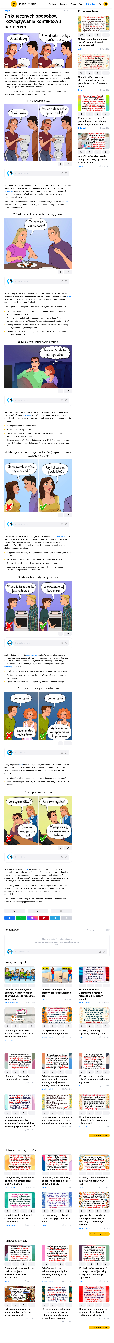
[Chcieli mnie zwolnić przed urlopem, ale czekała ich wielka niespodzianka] (94, 1294)
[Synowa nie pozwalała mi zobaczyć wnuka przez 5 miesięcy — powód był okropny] (94, 1200)
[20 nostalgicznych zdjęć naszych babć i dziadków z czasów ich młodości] (19, 1016)
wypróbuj (8, 667)
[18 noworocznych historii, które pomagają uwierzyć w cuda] (57, 1200)
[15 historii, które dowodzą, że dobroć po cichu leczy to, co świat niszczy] (57, 1163)
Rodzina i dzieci (84, 1002)
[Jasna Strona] (23, 4)
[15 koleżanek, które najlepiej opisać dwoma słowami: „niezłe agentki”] (94, 24)
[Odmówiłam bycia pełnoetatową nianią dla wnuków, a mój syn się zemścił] (57, 1253)
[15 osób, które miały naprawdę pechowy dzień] (94, 1016)
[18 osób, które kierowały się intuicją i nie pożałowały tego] (94, 1163)
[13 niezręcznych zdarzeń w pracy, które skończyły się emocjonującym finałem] (94, 103)
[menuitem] (52, 4)
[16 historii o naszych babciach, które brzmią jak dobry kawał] (94, 1102)
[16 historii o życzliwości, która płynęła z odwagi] (19, 1061)
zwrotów (67, 202)
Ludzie (80, 49)
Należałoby (27, 415)
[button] (14, 911)
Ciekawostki (82, 128)
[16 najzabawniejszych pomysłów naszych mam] (57, 1016)
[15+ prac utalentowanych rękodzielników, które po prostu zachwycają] (19, 1294)
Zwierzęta (45, 999)
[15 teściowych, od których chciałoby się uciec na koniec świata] (19, 1200)
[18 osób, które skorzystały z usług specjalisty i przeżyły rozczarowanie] (94, 141)
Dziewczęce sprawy (11, 1002)
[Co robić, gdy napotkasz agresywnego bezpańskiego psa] (57, 975)
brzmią (25, 869)
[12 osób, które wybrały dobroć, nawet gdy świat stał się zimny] (94, 1061)
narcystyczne (31, 655)
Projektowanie (9, 1319)
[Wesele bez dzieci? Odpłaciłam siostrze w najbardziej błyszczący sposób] (94, 975)
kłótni (69, 296)
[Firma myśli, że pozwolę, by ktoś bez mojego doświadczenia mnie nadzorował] (19, 1253)
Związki (7, 11)
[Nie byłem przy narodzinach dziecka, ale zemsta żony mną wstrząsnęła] (19, 1163)
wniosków (61, 536)
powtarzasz (8, 191)
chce (21, 765)
